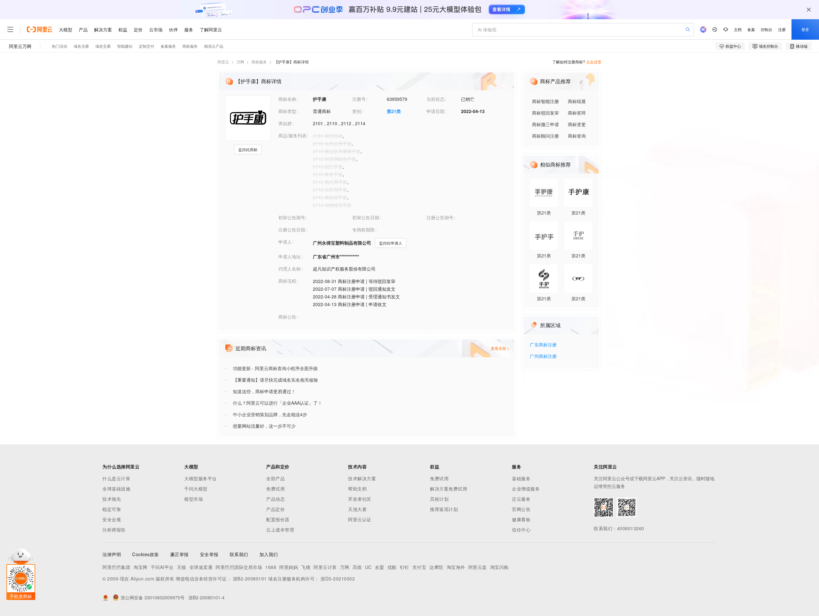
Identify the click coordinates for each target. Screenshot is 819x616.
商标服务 (259, 61)
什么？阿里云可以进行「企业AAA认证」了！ (277, 403)
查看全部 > (500, 348)
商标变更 (577, 124)
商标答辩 (577, 112)
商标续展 (577, 101)
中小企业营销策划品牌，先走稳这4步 (270, 414)
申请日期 (435, 111)
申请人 (285, 242)
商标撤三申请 (545, 124)
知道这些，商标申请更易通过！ (264, 391)
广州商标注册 (543, 356)
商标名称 (287, 99)
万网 (240, 61)
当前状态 (435, 99)
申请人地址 (289, 256)
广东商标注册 (543, 345)
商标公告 (287, 316)
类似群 (285, 123)
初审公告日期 (365, 217)
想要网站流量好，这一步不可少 (264, 426)
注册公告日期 (291, 229)
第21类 (394, 111)
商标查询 (577, 136)
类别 (356, 111)
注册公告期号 (439, 217)
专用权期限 (363, 229)
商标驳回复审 (545, 112)
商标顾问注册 (545, 136)
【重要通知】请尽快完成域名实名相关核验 (275, 380)
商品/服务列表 (292, 135)
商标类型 (287, 111)
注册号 (359, 99)
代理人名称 (289, 268)
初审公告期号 (291, 217)
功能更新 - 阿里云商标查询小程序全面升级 (275, 368)
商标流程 (287, 281)
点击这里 (593, 61)
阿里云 (223, 61)
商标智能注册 (545, 101)
